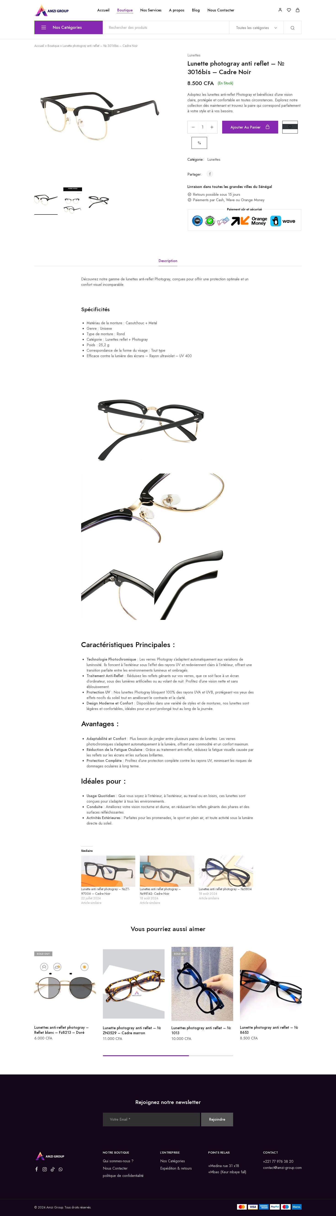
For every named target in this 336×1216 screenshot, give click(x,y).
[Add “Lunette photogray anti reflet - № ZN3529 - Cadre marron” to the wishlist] (145, 1014)
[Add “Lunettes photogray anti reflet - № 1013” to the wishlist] (213, 1014)
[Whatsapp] (61, 1170)
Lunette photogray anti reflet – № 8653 (269, 1030)
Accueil (103, 10)
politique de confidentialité (123, 1175)
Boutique (125, 10)
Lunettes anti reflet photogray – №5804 (225, 889)
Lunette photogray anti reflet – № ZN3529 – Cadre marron (132, 1030)
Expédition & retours (176, 1168)
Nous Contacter (221, 10)
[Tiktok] (53, 1170)
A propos (176, 10)
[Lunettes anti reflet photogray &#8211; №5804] (226, 871)
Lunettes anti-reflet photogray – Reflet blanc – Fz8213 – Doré (61, 1030)
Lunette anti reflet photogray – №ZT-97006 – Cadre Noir (105, 891)
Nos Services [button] (150, 10)
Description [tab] (168, 260)
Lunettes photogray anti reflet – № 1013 (201, 1030)
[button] (199, 142)
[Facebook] (37, 1170)
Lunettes (193, 55)
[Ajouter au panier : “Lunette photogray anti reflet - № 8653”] (258, 1013)
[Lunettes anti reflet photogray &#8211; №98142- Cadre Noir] (167, 871)
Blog (196, 10)
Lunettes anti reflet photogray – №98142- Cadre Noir (160, 891)
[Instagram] (45, 1170)
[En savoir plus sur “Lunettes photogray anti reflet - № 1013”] (190, 1014)
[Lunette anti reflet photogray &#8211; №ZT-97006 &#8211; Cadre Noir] (108, 871)
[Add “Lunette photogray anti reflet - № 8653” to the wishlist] (282, 1013)
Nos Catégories (172, 1161)
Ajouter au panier (246, 127)
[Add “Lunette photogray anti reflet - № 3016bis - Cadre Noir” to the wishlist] (290, 126)
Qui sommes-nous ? (118, 1161)
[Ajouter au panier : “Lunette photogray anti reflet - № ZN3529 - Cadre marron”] (121, 1014)
